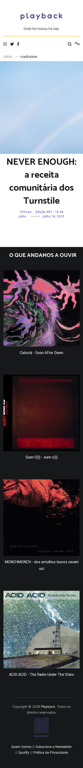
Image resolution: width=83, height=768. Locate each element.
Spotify (23, 752)
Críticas (26, 212)
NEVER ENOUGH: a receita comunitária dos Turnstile (41, 182)
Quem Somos (21, 747)
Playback (48, 706)
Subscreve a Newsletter (54, 747)
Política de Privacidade (50, 752)
